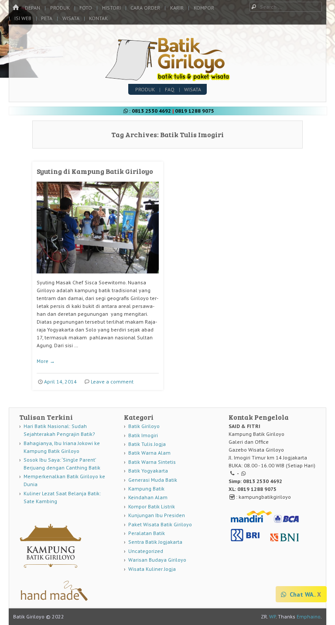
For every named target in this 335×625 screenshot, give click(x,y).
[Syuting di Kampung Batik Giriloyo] (98, 276)
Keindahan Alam (148, 497)
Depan (32, 7)
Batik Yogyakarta (148, 470)
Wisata (70, 18)
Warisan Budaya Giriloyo (157, 559)
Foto (85, 7)
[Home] (16, 7)
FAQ (169, 89)
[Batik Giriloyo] (167, 78)
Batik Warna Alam (149, 452)
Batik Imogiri (143, 435)
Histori (111, 7)
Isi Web (22, 18)
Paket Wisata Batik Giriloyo (160, 524)
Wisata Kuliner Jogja (152, 569)
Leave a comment (112, 381)
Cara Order (145, 7)
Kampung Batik (146, 488)
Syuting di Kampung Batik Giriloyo (95, 171)
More (46, 361)
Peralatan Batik (146, 533)
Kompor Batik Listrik (151, 506)
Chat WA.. (302, 594)
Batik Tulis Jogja (147, 444)
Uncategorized (145, 551)
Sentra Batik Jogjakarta (155, 542)
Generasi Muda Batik (152, 480)
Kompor (204, 7)
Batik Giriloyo (144, 426)
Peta (46, 18)
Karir (177, 7)
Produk (60, 7)
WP (272, 616)
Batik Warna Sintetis (152, 462)
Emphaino (309, 616)
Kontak (98, 18)
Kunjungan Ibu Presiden (156, 515)
